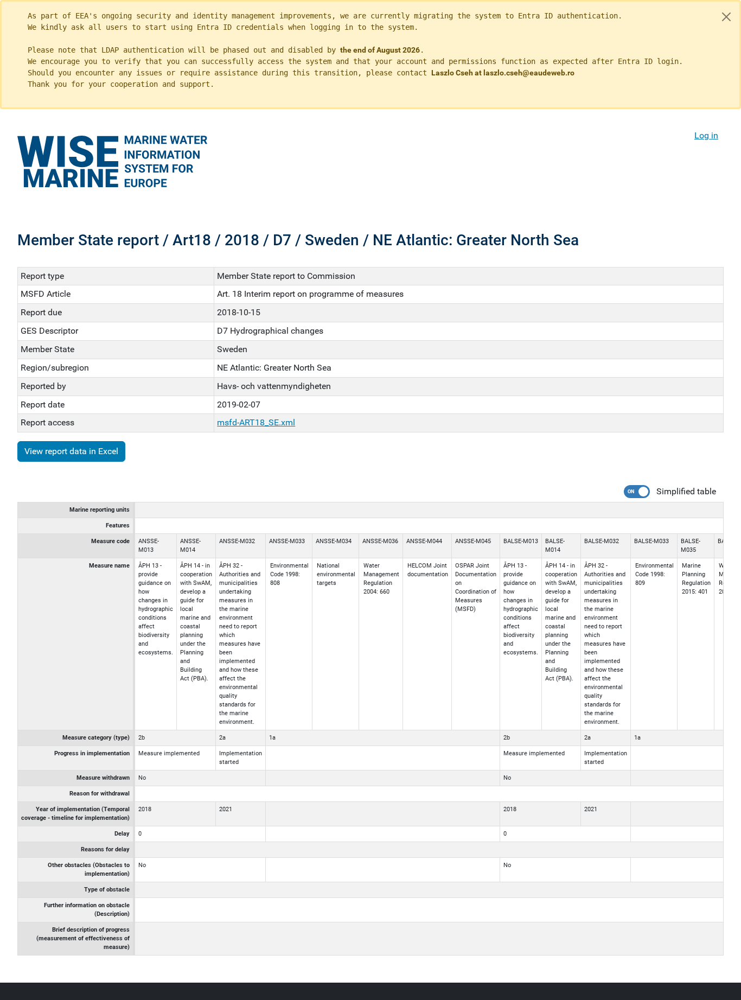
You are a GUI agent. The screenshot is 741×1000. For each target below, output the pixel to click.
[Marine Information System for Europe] (112, 161)
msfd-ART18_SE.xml (256, 422)
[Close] (726, 17)
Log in (706, 135)
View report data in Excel (71, 451)
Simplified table (686, 491)
